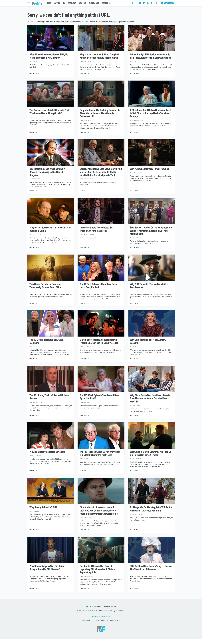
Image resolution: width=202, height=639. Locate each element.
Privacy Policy (110, 607)
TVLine (103, 620)
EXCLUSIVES (94, 3)
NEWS (48, 3)
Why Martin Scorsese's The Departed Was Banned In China (50, 229)
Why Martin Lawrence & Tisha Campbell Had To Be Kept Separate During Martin (99, 56)
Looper (111, 620)
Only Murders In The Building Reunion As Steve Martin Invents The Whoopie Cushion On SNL (100, 113)
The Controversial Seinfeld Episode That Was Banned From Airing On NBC (49, 112)
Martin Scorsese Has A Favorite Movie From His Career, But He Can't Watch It (99, 341)
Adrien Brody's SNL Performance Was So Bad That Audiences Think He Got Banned (150, 56)
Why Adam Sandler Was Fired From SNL (149, 169)
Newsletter (169, 3)
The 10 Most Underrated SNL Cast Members (46, 341)
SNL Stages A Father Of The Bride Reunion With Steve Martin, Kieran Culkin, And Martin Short (151, 230)
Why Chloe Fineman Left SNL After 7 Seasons (148, 341)
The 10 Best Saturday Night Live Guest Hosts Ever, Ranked (99, 286)
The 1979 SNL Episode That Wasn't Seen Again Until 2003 (99, 397)
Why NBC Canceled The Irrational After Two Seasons (149, 286)
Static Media (88, 611)
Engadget (86, 620)
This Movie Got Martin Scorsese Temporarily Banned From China (45, 286)
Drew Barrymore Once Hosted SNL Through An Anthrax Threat (97, 229)
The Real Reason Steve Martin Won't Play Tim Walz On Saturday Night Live (100, 453)
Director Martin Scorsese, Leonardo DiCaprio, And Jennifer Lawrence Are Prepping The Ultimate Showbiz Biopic (99, 510)
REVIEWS (82, 3)
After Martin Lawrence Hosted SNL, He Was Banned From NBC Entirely (48, 56)
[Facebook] (133, 3)
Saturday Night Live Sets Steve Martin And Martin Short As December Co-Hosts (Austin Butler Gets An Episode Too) (101, 172)
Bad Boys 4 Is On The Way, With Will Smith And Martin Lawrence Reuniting (151, 509)
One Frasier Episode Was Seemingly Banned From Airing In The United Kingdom (47, 172)
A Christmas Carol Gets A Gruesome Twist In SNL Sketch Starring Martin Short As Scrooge (150, 113)
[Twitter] (136, 3)
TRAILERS (72, 3)
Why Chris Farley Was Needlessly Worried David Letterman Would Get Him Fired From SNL (150, 398)
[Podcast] (156, 3)
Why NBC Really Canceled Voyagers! (47, 451)
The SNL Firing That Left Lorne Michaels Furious (49, 397)
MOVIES (57, 3)
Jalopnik (95, 620)
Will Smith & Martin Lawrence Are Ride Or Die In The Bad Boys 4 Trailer (150, 453)
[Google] (148, 3)
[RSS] (151, 3)
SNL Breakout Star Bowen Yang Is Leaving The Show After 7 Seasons (151, 568)
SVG (118, 620)
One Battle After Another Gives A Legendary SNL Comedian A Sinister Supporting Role (98, 569)
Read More (33, 73)
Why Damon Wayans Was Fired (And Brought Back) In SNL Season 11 (47, 568)
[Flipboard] (144, 3)
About (88, 607)
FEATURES (106, 3)
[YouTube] (140, 3)
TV (64, 3)
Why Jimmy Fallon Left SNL (43, 507)
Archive (97, 607)
